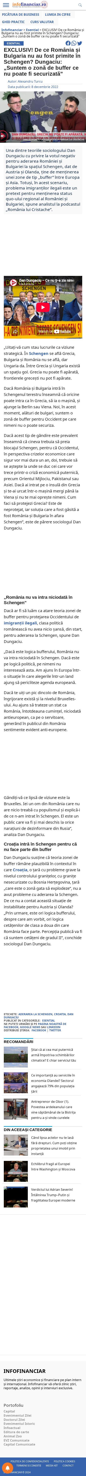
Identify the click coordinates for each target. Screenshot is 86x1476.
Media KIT (52, 1465)
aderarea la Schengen (35, 1014)
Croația (20, 869)
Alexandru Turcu (30, 81)
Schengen (38, 353)
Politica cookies (64, 1461)
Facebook (39, 1030)
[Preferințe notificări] (7, 1468)
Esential (48, 1020)
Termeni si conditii (28, 1465)
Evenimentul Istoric (19, 1423)
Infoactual (12, 1428)
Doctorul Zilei (14, 1419)
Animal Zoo (13, 1436)
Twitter (55, 1030)
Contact (68, 1465)
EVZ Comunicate (16, 1440)
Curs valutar (42, 22)
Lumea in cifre (58, 14)
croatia (60, 1014)
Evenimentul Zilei (17, 1415)
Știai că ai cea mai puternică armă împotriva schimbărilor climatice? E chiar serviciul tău (53, 1055)
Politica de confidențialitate (30, 1461)
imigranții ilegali (20, 623)
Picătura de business (20, 14)
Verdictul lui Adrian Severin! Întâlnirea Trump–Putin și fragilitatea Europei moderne (53, 1194)
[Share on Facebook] (68, 45)
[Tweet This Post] (79, 45)
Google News (30, 1027)
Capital (9, 1411)
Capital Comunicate (19, 1444)
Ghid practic (13, 22)
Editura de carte (16, 1432)
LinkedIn (53, 1027)
